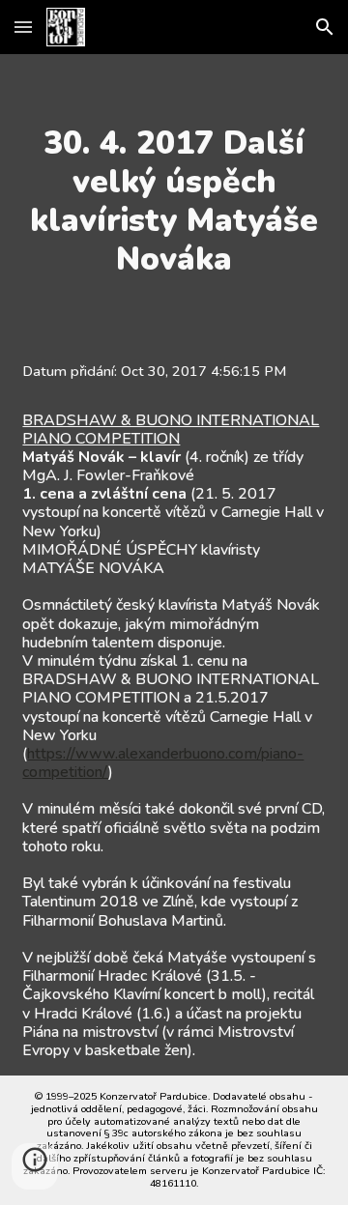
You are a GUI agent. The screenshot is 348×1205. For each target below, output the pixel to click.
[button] (23, 26)
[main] (173, 201)
